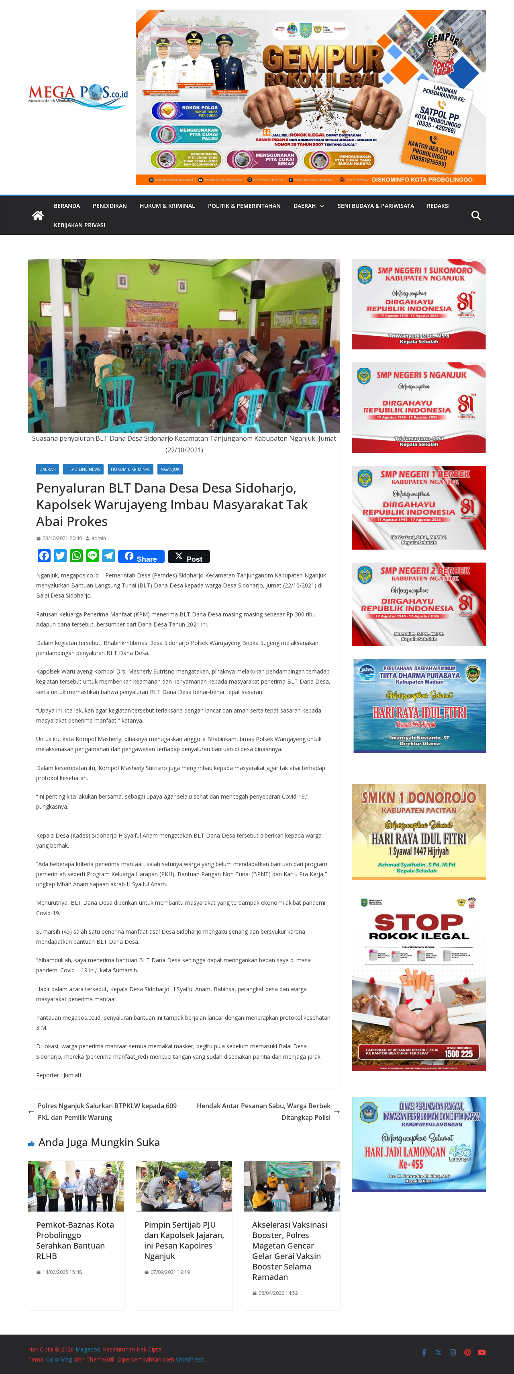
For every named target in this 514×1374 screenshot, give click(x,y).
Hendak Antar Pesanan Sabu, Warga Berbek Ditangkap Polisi (263, 1111)
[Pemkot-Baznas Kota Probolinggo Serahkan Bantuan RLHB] (76, 1166)
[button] (320, 206)
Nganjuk (170, 469)
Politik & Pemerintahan (244, 205)
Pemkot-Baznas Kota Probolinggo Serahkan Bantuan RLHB (75, 1240)
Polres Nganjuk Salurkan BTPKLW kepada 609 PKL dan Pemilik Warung (107, 1111)
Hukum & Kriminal (167, 205)
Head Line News (83, 469)
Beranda (67, 205)
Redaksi (438, 205)
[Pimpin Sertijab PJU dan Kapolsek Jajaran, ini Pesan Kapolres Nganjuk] (184, 1166)
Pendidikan (110, 205)
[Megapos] (37, 215)
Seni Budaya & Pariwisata (376, 205)
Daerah (305, 205)
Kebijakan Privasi (79, 225)
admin (99, 538)
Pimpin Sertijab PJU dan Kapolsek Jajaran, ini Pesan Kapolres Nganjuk (184, 1240)
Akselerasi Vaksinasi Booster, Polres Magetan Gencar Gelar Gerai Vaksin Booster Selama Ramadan (289, 1250)
